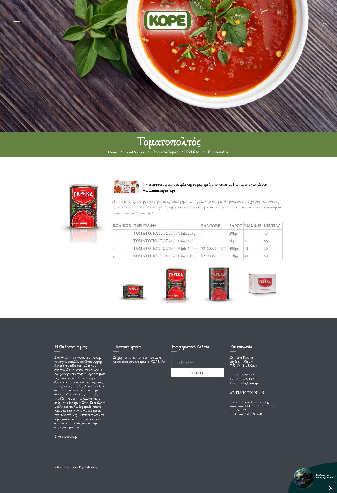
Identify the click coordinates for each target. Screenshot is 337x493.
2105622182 (245, 379)
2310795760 (253, 414)
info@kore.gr (249, 383)
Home (112, 85)
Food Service (135, 85)
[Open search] (325, 22)
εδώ (162, 361)
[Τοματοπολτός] (83, 205)
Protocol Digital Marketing (83, 467)
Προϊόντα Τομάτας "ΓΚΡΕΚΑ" (176, 85)
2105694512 (245, 375)
